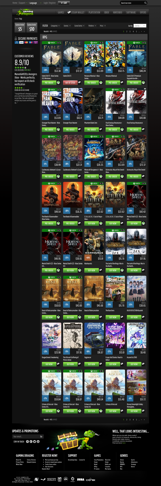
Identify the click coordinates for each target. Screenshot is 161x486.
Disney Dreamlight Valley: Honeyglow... (135, 405)
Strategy (133, 464)
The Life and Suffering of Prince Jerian (70, 358)
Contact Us (82, 460)
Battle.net (108, 464)
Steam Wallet (77, 12)
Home (15, 2)
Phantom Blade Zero (90, 122)
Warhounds (88, 263)
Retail (95, 464)
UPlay (95, 466)
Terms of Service (31, 460)
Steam (96, 462)
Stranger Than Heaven (70, 122)
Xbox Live (107, 460)
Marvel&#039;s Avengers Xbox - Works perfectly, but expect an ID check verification (26, 79)
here (124, 443)
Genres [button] (66, 26)
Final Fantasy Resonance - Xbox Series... (114, 123)
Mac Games (108, 469)
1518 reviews (23, 70)
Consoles (107, 466)
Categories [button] (54, 26)
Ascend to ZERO (132, 357)
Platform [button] (91, 26)
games (61, 12)
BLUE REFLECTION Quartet (135, 310)
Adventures (134, 462)
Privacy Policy (20, 462)
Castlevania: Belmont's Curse (72, 169)
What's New (19, 464)
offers (143, 12)
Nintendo (117, 12)
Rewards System (31, 462)
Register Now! (46, 469)
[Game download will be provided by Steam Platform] (79, 82)
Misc (121, 469)
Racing (122, 462)
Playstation (94, 12)
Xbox (106, 12)
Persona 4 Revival (111, 75)
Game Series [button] (78, 26)
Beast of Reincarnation (91, 310)
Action (122, 460)
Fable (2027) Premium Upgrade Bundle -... (134, 76)
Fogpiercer (87, 357)
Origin (107, 462)
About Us (18, 460)
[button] (23, 2)
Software (131, 12)
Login (46, 2)
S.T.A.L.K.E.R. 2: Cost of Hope (114, 216)
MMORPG (122, 464)
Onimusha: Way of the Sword (136, 169)
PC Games (96, 469)
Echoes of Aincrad (111, 404)
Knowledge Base (72, 460)
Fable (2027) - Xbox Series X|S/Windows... (50, 76)
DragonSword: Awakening (50, 357)
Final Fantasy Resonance (135, 122)
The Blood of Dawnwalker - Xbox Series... (50, 217)
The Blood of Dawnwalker (71, 216)
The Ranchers (110, 310)
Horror (133, 466)
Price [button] (101, 26)
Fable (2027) (67, 75)
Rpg (20, 18)
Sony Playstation (99, 460)
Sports (133, 460)
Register (52, 2)
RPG (121, 466)
